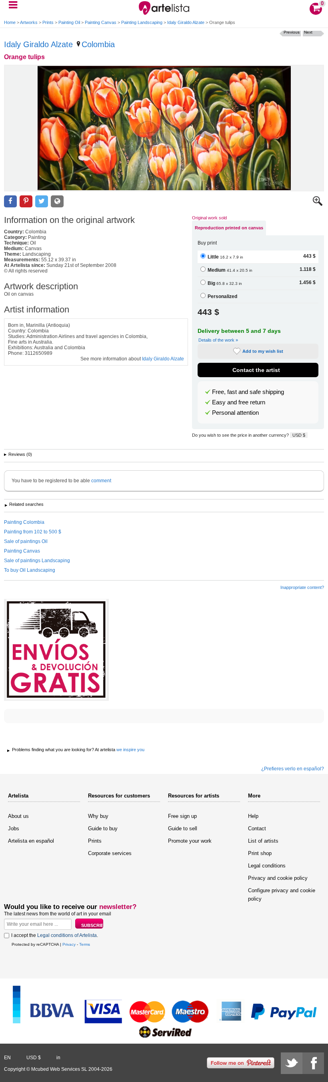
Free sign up (182, 816)
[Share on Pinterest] (26, 201)
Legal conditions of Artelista (67, 935)
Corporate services (110, 853)
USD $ (298, 435)
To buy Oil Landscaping (29, 570)
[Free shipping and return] (56, 650)
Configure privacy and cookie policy (281, 894)
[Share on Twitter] (41, 201)
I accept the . (54, 935)
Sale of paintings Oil (26, 541)
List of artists (263, 841)
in (58, 1057)
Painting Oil (69, 22)
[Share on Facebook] (10, 201)
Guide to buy (103, 828)
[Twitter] (291, 1063)
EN (7, 1057)
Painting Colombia (24, 522)
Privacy (69, 944)
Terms (84, 944)
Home (10, 22)
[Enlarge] (317, 204)
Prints (48, 22)
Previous (292, 32)
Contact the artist (256, 370)
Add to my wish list (262, 351)
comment (101, 480)
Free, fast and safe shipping (248, 392)
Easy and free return (238, 402)
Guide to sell (182, 828)
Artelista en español (31, 841)
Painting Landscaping (141, 22)
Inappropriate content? (302, 587)
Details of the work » (218, 340)
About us (18, 816)
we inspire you (130, 749)
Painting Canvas (100, 22)
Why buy (98, 816)
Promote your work (190, 841)
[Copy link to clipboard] (57, 201)
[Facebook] (313, 1063)
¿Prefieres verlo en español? (292, 769)
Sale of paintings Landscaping (37, 560)
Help (253, 816)
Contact (257, 828)
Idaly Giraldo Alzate (185, 22)
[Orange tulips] (164, 128)
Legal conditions (267, 866)
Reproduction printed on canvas (229, 227)
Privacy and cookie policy (278, 878)
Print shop (260, 853)
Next (308, 32)
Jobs (13, 828)
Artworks (29, 22)
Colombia (98, 44)
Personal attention (235, 413)
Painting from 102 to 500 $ (32, 532)
